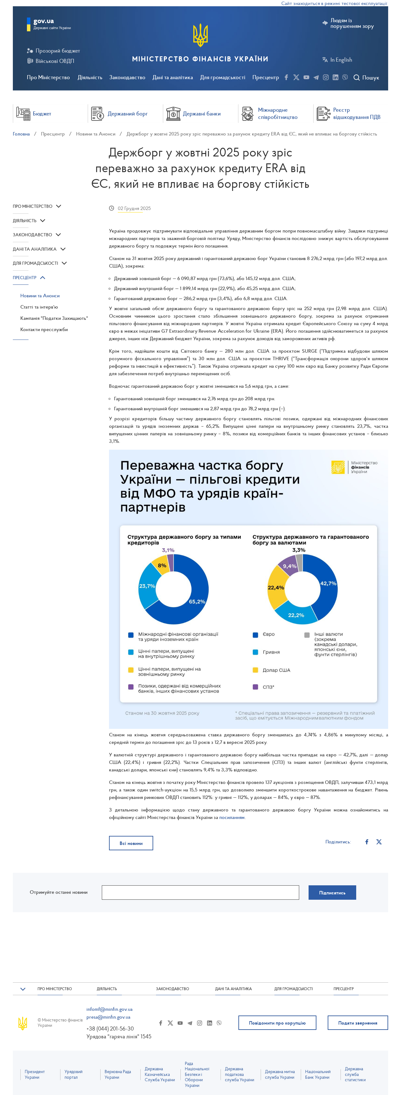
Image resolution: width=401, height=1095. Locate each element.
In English (341, 60)
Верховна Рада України (118, 1074)
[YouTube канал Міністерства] (306, 76)
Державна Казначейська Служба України (160, 1074)
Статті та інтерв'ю (39, 307)
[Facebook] (366, 841)
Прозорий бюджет (58, 51)
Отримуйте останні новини (58, 892)
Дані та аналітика (173, 77)
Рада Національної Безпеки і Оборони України (197, 1074)
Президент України (35, 1074)
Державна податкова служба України (239, 1074)
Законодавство (127, 77)
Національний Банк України (318, 1074)
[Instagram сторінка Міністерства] (326, 76)
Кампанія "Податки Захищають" (54, 318)
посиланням (231, 817)
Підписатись (332, 892)
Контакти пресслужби (44, 329)
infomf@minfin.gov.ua (109, 1009)
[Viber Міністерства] (345, 76)
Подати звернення (358, 1023)
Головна (21, 133)
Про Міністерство (48, 77)
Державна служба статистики (355, 1074)
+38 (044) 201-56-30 (110, 1028)
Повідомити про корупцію (277, 1023)
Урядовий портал (73, 1074)
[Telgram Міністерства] (316, 76)
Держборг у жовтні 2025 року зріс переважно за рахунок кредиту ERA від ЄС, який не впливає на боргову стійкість (252, 133)
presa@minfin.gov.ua (108, 1017)
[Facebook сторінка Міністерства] (286, 76)
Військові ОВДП (55, 61)
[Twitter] (379, 841)
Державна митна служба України (280, 1074)
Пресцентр (266, 77)
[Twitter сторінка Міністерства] (296, 76)
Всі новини (131, 843)
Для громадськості (222, 77)
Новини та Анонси (95, 133)
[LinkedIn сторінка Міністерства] (335, 76)
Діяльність (90, 77)
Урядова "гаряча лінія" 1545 (118, 1036)
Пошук (370, 77)
